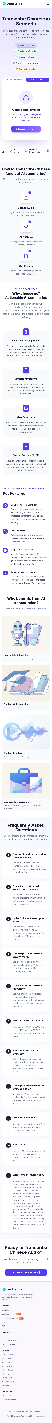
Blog (4, 1337)
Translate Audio (8, 1382)
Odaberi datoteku (24, 129)
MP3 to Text (7, 1359)
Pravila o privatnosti (10, 1340)
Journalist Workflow (12, 1318)
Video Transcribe (9, 1400)
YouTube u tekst (11, 1314)
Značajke (5, 1310)
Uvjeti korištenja (8, 1344)
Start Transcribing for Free (24, 1272)
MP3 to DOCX (7, 1370)
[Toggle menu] (47, 3)
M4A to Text (7, 1362)
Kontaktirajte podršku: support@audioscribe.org (26, 1416)
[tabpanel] (26, 111)
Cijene (4, 1322)
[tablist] (26, 79)
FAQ (3, 1326)
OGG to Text (7, 1378)
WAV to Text (7, 1366)
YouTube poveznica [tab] (14, 80)
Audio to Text (7, 1355)
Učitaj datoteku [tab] (37, 80)
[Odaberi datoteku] (26, 97)
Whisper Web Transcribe (12, 1396)
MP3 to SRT (6, 1374)
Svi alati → (6, 1385)
